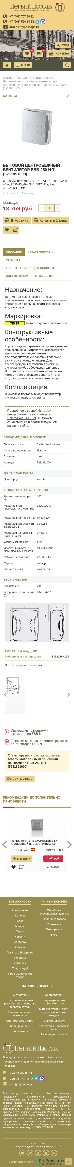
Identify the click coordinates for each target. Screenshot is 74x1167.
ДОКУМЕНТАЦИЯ (17, 275)
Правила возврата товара (20, 975)
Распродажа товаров (53, 1034)
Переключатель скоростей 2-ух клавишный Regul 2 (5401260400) (34, 842)
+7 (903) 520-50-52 (21, 21)
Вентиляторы (42, 77)
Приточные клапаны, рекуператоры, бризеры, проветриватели (20, 1003)
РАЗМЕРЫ (13, 260)
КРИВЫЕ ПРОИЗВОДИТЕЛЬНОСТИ (30, 268)
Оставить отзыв (20, 778)
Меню (25, 65)
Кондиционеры (20, 1025)
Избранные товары (54, 918)
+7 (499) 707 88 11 (21, 16)
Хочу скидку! (20, 968)
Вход (54, 934)
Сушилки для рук (54, 1020)
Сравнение (54, 924)
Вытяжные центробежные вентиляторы (30, 81)
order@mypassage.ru (24, 27)
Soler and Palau (48, 444)
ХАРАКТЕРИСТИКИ (40, 252)
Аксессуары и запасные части (54, 1027)
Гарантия (20, 957)
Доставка (20, 941)
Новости (20, 936)
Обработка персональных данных (54, 912)
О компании (20, 910)
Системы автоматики (20, 1020)
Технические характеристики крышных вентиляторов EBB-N (39, 742)
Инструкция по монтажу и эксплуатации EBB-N (29, 732)
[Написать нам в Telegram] (37, 21)
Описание (14, 252)
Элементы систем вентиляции (20, 1014)
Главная (8, 77)
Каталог (23, 77)
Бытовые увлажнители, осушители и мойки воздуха (54, 1012)
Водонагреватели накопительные (54, 1002)
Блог (20, 920)
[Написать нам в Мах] (42, 21)
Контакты (20, 962)
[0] (39, 53)
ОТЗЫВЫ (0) (44, 275)
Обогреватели (54, 994)
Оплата (20, 947)
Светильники (20, 1031)
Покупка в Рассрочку (20, 952)
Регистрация (54, 929)
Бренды (20, 926)
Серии (20, 931)
